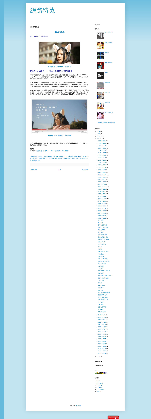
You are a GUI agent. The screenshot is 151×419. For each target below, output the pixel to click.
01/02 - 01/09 (102, 353)
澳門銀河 (100, 273)
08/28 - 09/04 (102, 182)
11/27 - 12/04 (102, 150)
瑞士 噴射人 (58, 158)
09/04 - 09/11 (102, 179)
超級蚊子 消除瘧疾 (103, 237)
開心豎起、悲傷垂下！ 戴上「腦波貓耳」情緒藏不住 (52, 151)
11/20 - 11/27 (102, 153)
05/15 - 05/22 (102, 218)
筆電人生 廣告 (102, 244)
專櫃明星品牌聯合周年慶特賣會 (106, 122)
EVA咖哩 (107, 102)
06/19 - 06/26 (102, 206)
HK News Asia (100, 389)
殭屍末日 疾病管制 (103, 227)
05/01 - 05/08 (102, 317)
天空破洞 (107, 82)
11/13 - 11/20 (102, 155)
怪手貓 (100, 246)
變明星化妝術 (48, 156)
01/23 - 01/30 (102, 348)
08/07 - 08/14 (102, 189)
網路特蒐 (42, 10)
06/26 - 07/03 (102, 203)
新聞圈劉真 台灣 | (35, 160)
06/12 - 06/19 (102, 208)
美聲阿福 (100, 220)
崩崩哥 (100, 249)
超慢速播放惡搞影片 (103, 278)
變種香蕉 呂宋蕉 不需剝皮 (105, 275)
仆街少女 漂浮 (102, 312)
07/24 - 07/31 (102, 194)
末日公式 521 (101, 230)
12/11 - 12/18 (102, 145)
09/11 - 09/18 (102, 177)
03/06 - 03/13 (102, 334)
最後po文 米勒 (102, 242)
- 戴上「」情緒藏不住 (60, 135)
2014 (98, 131)
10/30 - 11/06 (102, 160)
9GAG (106, 72)
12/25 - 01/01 (102, 141)
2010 (98, 356)
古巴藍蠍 (51, 158)
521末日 (100, 222)
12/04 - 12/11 (102, 148)
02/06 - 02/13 (102, 344)
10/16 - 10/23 (102, 165)
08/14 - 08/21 (102, 186)
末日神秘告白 (108, 62)
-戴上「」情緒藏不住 (59, 67)
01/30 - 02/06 (102, 346)
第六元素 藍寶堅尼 (81, 158)
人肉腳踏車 (101, 266)
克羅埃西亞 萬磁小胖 (104, 261)
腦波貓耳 (60, 32)
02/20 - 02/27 (102, 339)
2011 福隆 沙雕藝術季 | (73, 156)
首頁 (59, 169)
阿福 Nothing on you (103, 239)
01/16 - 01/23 (102, 351)
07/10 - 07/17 (102, 199)
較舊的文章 (85, 169)
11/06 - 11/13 (102, 158)
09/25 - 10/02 (102, 172)
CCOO (98, 381)
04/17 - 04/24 (102, 322)
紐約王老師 (101, 254)
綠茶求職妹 (101, 232)
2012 (98, 136)
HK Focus (99, 387)
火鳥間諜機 (34, 156)
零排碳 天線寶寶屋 (103, 258)
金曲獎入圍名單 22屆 (104, 271)
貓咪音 (41, 156)
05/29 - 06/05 (102, 213)
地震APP (55, 156)
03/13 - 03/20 (102, 331)
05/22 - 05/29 (102, 215)
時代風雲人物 (108, 42)
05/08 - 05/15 (102, 315)
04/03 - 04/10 (102, 324)
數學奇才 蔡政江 (102, 225)
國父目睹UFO (108, 32)
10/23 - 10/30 (102, 162)
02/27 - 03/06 (102, 336)
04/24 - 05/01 (102, 319)
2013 (98, 134)
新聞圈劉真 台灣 (102, 295)
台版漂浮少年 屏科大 (104, 251)
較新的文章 (34, 169)
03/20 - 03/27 (102, 329)
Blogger (78, 406)
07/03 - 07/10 (102, 201)
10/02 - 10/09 (102, 170)
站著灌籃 (107, 92)
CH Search (100, 383)
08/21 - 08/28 (102, 184)
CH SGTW (99, 385)
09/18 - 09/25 (102, 174)
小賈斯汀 (100, 268)
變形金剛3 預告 (43, 158)
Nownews (99, 391)
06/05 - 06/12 (102, 211)
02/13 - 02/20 (102, 341)
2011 (98, 139)
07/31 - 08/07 (102, 191)
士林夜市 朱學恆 (102, 234)
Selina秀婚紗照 (109, 112)
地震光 (107, 52)
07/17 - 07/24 (102, 196)
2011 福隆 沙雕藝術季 (104, 292)
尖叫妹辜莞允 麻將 (69, 158)
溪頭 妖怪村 (101, 256)
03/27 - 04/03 (102, 327)
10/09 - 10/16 (102, 167)
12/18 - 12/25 (102, 143)
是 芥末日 (83, 156)
